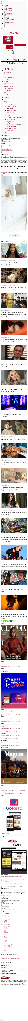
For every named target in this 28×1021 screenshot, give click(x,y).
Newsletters (11, 150)
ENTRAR (10, 46)
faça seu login (5, 956)
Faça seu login (15, 954)
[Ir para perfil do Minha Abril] (14, 141)
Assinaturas (11, 145)
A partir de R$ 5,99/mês (10, 786)
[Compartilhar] (20, 235)
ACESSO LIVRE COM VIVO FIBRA (13, 958)
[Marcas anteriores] (1, 3)
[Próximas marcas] (1, 28)
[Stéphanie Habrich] (3, 151)
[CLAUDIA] (14, 34)
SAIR (11, 47)
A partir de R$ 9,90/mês (10, 669)
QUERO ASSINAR (5, 978)
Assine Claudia (20, 45)
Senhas (9, 149)
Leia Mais (14, 235)
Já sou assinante (8, 74)
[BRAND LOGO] (9, 70)
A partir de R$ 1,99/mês (10, 711)
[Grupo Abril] (1, 1)
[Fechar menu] (11, 138)
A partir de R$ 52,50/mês (12, 793)
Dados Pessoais (13, 148)
